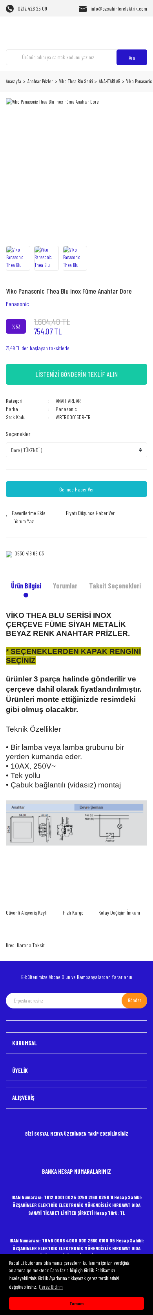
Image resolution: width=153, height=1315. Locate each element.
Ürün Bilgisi (26, 585)
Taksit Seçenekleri (115, 585)
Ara (132, 57)
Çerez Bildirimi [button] (51, 1287)
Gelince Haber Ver (76, 489)
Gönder (134, 1000)
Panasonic (17, 303)
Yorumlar (65, 585)
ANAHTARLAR (68, 400)
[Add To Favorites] (26, 513)
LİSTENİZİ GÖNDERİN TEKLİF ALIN (76, 374)
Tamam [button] (76, 1303)
